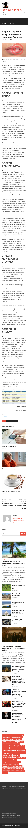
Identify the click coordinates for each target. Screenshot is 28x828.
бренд (4, 768)
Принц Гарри (16, 755)
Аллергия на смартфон (9, 446)
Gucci (10, 735)
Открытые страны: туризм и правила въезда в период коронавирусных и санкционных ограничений (14, 752)
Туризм (3, 559)
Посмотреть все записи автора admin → (18, 520)
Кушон (11, 745)
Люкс (15, 745)
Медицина (14, 421)
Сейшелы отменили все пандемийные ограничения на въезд (13, 563)
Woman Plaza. (12, 10)
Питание (5, 755)
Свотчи (14, 759)
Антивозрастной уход (18, 735)
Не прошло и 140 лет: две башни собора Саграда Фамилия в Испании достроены (18, 668)
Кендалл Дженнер (7, 743)
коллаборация (19, 768)
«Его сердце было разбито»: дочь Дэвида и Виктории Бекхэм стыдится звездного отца (19, 704)
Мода (18, 748)
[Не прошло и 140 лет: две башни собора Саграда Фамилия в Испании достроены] (6, 671)
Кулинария (5, 745)
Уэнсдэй (13, 766)
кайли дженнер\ (11, 768)
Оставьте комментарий (18, 39)
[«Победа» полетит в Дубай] (6, 607)
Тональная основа (7, 764)
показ (22, 770)
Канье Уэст (20, 741)
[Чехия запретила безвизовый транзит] (6, 624)
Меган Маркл (6, 748)
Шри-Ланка (19, 766)
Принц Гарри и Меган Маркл (9, 757)
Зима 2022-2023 (13, 741)
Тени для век (17, 762)
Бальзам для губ (6, 737)
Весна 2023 (5, 739)
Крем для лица (16, 743)
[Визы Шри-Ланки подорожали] (6, 599)
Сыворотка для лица (8, 762)
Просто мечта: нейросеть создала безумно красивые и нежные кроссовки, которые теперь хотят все (18, 680)
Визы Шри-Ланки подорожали (17, 594)
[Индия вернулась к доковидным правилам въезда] (6, 616)
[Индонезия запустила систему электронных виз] (6, 590)
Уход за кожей (6, 766)
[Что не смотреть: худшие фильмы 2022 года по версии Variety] (14, 642)
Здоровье (4, 28)
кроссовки (11, 770)
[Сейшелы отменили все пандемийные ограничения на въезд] (14, 558)
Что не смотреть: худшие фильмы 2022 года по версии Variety (13, 648)
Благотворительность (17, 737)
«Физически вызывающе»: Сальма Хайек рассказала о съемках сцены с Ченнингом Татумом (19, 693)
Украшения (15, 764)
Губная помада (17, 739)
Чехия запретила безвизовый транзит (18, 620)
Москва (22, 748)
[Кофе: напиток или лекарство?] (14, 489)
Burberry (5, 735)
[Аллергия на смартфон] (14, 444)
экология (5, 772)
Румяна (9, 759)
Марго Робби (21, 745)
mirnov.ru (4, 416)
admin (10, 39)
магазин (18, 770)
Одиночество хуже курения (10, 469)
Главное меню (9, 23)
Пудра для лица (21, 757)
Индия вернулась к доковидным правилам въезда (18, 612)
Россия (4, 759)
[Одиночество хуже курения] (14, 467)
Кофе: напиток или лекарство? (11, 491)
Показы (10, 755)
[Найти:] (14, 534)
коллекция (5, 770)
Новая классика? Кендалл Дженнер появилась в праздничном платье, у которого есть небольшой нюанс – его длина (19, 717)
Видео (11, 739)
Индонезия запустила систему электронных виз (18, 586)
